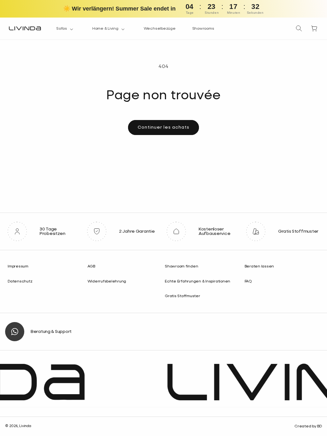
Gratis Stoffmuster (182, 296)
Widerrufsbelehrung (106, 281)
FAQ (248, 281)
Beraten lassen (259, 266)
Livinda (25, 426)
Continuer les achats (163, 127)
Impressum (18, 266)
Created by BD (308, 426)
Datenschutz (20, 281)
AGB (91, 266)
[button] (66, 29)
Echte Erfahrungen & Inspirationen (197, 281)
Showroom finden (181, 266)
